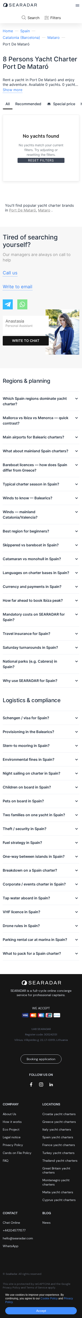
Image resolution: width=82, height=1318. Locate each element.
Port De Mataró (22, 210)
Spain (25, 31)
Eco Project (11, 1129)
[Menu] (77, 5)
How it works (12, 1122)
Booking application (41, 1059)
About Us (9, 1114)
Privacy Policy (13, 1145)
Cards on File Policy (17, 1153)
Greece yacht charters (59, 1122)
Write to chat (25, 340)
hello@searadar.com (18, 1238)
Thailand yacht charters (59, 1161)
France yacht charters (58, 1145)
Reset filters (41, 160)
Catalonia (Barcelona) (21, 37)
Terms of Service (36, 1287)
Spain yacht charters (57, 1137)
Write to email (17, 286)
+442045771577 (14, 1230)
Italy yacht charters (56, 1129)
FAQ (5, 1161)
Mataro (53, 37)
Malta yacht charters (57, 1192)
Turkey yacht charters (58, 1153)
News (46, 1223)
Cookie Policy (49, 1298)
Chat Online (11, 1223)
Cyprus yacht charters (59, 1200)
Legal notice (11, 1137)
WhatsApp (10, 1246)
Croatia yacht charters (59, 1114)
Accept (41, 1311)
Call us (10, 273)
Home (8, 31)
